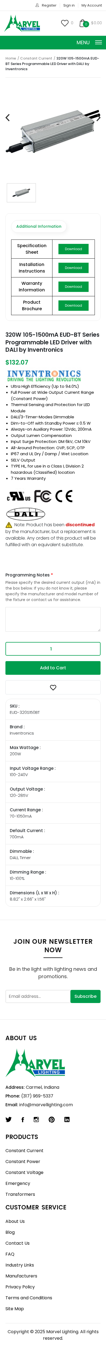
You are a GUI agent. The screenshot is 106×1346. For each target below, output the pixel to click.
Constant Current (36, 58)
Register (49, 5)
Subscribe (85, 996)
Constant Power (22, 1161)
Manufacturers (21, 1276)
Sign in (69, 5)
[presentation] (7, 118)
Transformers (20, 1194)
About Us (15, 1221)
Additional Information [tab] (38, 226)
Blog (10, 1232)
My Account (92, 5)
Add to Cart (53, 668)
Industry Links (19, 1265)
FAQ (9, 1254)
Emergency (17, 1183)
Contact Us (17, 1243)
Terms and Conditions (28, 1298)
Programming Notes (29, 575)
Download (73, 249)
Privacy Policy (20, 1287)
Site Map (14, 1309)
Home (10, 58)
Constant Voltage (24, 1172)
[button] (53, 687)
